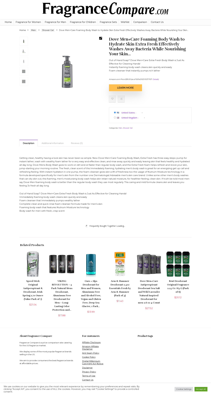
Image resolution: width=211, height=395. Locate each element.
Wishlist (125, 22)
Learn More (125, 87)
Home (8, 22)
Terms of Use (88, 376)
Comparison (140, 22)
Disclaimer (87, 367)
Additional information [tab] (53, 143)
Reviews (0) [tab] (77, 143)
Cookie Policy (89, 357)
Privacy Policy (89, 372)
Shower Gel (48, 30)
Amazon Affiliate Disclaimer (90, 347)
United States (128, 112)
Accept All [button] (201, 389)
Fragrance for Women (28, 22)
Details (155, 79)
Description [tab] (28, 143)
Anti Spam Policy (90, 353)
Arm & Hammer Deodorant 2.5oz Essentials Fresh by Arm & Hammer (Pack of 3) (120, 288)
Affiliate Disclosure (91, 342)
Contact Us (157, 22)
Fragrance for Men (55, 22)
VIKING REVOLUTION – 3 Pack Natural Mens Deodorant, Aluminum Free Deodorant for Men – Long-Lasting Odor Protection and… (61, 295)
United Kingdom (129, 117)
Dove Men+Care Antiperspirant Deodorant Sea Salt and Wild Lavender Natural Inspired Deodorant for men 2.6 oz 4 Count (149, 292)
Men (33, 30)
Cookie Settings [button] (183, 389)
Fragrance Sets (108, 22)
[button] (100, 38)
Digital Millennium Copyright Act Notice (92, 362)
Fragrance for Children (83, 22)
